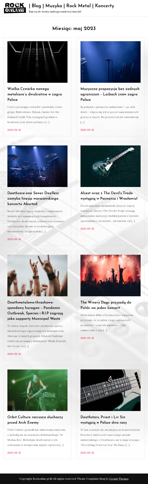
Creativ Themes (119, 478)
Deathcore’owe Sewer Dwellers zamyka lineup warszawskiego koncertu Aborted (33, 199)
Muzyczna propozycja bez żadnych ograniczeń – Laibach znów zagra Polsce (110, 94)
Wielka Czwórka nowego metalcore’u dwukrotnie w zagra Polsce (34, 94)
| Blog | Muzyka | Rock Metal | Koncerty (71, 6)
